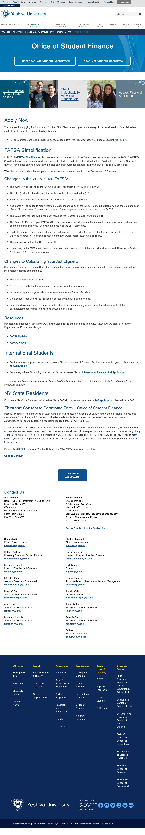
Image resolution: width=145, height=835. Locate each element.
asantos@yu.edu (75, 623)
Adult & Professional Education (62, 683)
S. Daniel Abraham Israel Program (39, 32)
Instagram (125, 805)
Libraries (32, 2)
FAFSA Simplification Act (31, 157)
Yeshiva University (23, 14)
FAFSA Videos (18, 342)
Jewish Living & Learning (101, 669)
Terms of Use (66, 824)
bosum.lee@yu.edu (76, 636)
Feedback (18, 683)
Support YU (138, 25)
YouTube (106, 805)
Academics (14, 24)
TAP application (103, 400)
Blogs (118, 805)
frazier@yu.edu (74, 610)
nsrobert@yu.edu (13, 623)
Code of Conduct (13, 455)
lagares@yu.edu (74, 571)
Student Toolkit (93, 2)
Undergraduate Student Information (45, 61)
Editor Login (53, 824)
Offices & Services (58, 2)
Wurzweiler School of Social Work (123, 783)
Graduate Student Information (104, 61)
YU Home (18, 666)
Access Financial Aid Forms (130, 94)
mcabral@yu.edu (13, 571)
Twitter (112, 805)
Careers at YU (108, 824)
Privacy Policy (39, 824)
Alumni (5, 2)
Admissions (82, 666)
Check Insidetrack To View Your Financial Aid (70, 94)
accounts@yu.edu (75, 545)
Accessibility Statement (20, 824)
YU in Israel (102, 708)
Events (60, 32)
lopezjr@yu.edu (12, 610)
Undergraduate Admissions (35, 25)
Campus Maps (109, 2)
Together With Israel (9, 5)
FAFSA (122, 139)
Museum (43, 2)
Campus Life (112, 25)
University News (18, 2)
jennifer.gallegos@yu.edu (79, 597)
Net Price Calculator (73, 475)
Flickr (131, 805)
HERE (20, 449)
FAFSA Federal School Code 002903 (13, 93)
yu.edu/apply (20, 365)
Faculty (59, 719)
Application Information (12, 32)
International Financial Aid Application (103, 372)
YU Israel (100, 25)
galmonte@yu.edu (75, 584)
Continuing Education (83, 25)
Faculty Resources (76, 2)
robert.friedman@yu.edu (17, 558)
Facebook (100, 805)
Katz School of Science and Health (123, 754)
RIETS (99, 679)
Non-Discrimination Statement (87, 824)
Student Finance (81, 32)
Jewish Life (125, 25)
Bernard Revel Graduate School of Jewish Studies (124, 720)
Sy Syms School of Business (122, 768)
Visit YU (68, 32)
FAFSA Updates (18, 336)
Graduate (61, 672)
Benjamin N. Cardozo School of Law (124, 703)
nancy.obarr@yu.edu (15, 597)
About (4, 24)
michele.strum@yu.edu (16, 584)
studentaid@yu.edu (14, 545)
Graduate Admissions (60, 25)
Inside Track (124, 2)
